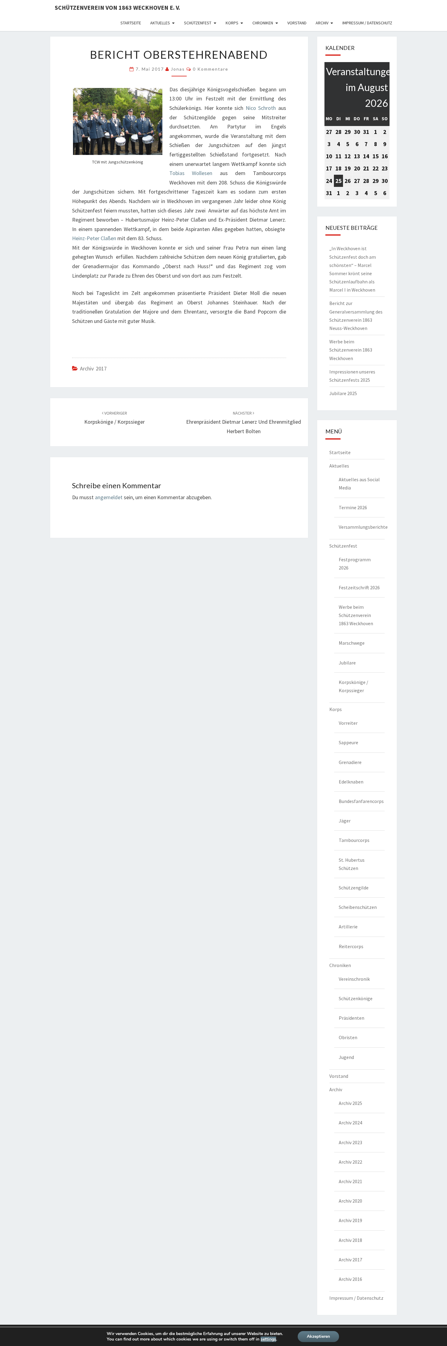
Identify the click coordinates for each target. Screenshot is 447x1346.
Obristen (348, 1037)
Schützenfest (197, 23)
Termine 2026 (353, 507)
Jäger (345, 821)
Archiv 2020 (350, 1201)
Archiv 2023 (350, 1142)
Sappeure (348, 742)
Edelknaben (351, 782)
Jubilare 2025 (343, 393)
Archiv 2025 (350, 1103)
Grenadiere (350, 762)
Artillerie (348, 927)
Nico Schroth (261, 107)
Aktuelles (160, 23)
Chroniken (262, 23)
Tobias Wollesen (190, 173)
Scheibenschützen (358, 907)
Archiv (322, 23)
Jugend (346, 1057)
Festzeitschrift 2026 (359, 587)
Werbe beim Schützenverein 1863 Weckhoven (350, 349)
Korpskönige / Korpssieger (353, 686)
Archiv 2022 (350, 1162)
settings (268, 1339)
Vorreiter (348, 723)
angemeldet (109, 497)
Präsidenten (351, 1018)
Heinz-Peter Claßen (94, 238)
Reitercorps (351, 946)
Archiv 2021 (350, 1181)
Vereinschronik (354, 979)
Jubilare (347, 663)
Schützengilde (354, 888)
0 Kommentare (210, 69)
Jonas (178, 69)
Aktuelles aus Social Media (359, 483)
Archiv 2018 (350, 1240)
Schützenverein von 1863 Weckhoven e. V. (117, 7)
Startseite (130, 23)
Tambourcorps (354, 840)
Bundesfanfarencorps (361, 801)
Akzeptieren (318, 1336)
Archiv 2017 (93, 368)
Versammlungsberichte (362, 527)
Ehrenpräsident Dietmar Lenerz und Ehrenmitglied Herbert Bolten (243, 422)
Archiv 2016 (350, 1279)
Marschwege (352, 643)
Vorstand (297, 23)
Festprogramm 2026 (355, 563)
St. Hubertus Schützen (352, 864)
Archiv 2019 (350, 1220)
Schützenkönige (355, 998)
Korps (232, 23)
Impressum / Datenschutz (367, 23)
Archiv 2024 (350, 1123)
